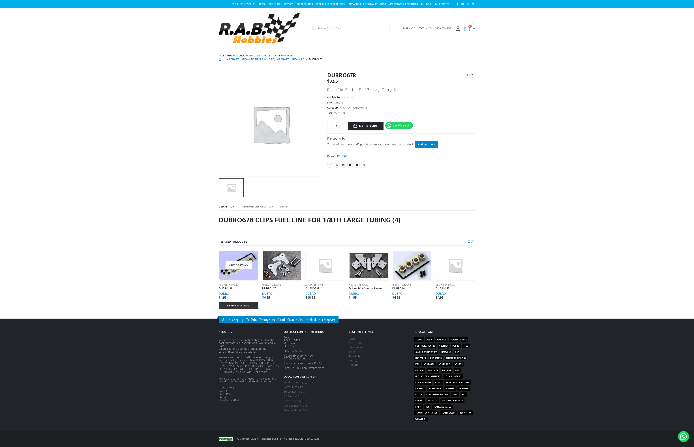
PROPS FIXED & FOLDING (458, 382)
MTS (417, 364)
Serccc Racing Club (295, 391)
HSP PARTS (420, 358)
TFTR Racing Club (293, 396)
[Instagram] (468, 4)
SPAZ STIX (433, 400)
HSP (457, 352)
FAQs (352, 338)
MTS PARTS (429, 364)
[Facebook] (457, 4)
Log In (428, 4)
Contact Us (355, 343)
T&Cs (352, 351)
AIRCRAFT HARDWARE (353, 107)
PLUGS (438, 382)
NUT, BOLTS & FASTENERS (427, 376)
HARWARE (339, 112)
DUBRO (342, 156)
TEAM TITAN (465, 413)
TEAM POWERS (448, 413)
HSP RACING (436, 358)
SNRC (455, 394)
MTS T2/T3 (433, 370)
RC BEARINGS (435, 388)
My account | (305, 4)
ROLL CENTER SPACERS (437, 394)
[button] (469, 242)
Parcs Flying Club (293, 387)
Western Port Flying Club (298, 382)
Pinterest (343, 165)
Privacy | (289, 4)
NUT (457, 370)
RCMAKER (450, 388)
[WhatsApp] (473, 4)
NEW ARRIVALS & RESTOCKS (403, 4)
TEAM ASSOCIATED (442, 407)
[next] (472, 75)
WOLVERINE (421, 419)
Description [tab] (226, 206)
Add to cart (368, 126)
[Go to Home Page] (220, 59)
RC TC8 (418, 394)
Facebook (330, 165)
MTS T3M (446, 370)
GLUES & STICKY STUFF (426, 352)
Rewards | (355, 4)
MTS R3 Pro (444, 364)
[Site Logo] (259, 28)
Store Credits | (337, 4)
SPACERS (419, 400)
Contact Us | (248, 4)
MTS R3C (459, 364)
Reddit (357, 165)
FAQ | (235, 4)
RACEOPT (419, 388)
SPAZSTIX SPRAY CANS (452, 400)
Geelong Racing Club (296, 410)
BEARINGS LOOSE (458, 339)
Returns (353, 365)
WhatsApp (364, 165)
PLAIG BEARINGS (423, 382)
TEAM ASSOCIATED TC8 (426, 413)
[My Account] (458, 28)
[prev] (467, 75)
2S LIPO (419, 339)
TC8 (427, 407)
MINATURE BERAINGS (456, 358)
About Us (354, 356)
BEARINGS (441, 339)
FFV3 (466, 346)
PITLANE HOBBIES (452, 376)
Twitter (337, 165)
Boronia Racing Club (295, 401)
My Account (356, 347)
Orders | (320, 4)
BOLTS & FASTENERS (425, 346)
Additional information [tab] (257, 206)
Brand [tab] (284, 206)
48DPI (429, 339)
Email (350, 165)
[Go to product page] (282, 265)
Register (444, 4)
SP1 (463, 394)
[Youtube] (462, 4)
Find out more (426, 144)
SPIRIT (418, 407)
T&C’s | (263, 4)
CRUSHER (443, 346)
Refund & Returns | (374, 4)
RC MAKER (463, 388)
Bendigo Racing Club (296, 405)
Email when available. (238, 305)
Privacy (353, 360)
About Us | (275, 4)
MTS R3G (419, 370)
